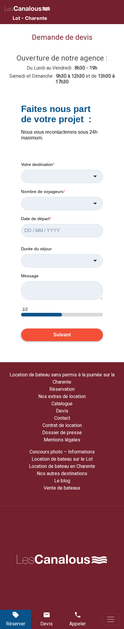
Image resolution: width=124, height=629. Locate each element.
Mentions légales (62, 440)
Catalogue (62, 403)
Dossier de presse (62, 432)
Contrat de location (62, 425)
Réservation (62, 389)
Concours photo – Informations (62, 452)
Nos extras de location (62, 396)
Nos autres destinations (62, 473)
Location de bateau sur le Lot (62, 459)
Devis (62, 411)
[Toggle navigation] (110, 619)
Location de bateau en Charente (62, 466)
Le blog (62, 481)
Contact (62, 418)
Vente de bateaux (62, 488)
